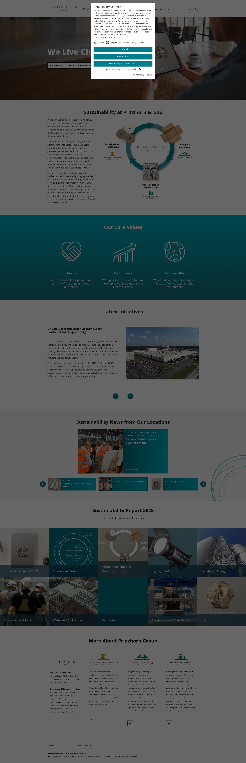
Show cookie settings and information (122, 69)
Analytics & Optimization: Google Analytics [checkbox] (127, 42)
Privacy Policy (138, 75)
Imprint (149, 75)
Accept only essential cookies (123, 63)
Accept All (123, 49)
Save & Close (123, 56)
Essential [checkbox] (100, 42)
